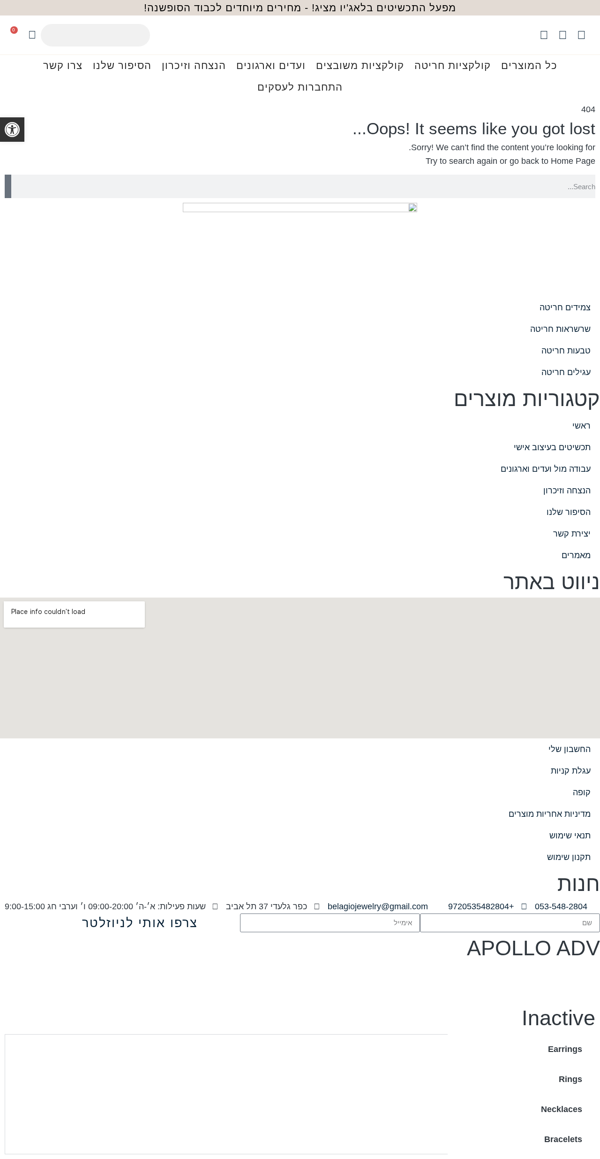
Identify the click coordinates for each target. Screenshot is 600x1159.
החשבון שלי (569, 749)
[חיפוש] (8, 186)
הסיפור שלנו (122, 65)
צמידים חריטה (565, 307)
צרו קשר (62, 65)
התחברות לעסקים (300, 87)
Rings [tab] (570, 1079)
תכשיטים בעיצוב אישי (552, 447)
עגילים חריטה (566, 372)
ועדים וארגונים (271, 65)
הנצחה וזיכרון (194, 65)
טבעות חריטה (566, 350)
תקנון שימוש (569, 857)
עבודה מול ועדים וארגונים (546, 469)
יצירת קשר (572, 533)
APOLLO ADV (533, 948)
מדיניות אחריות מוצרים (550, 814)
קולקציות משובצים (360, 65)
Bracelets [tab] (563, 1139)
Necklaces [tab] (561, 1109)
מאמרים (576, 555)
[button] (12, 129)
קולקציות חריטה (452, 65)
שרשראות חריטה (560, 329)
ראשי (581, 425)
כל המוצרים (529, 65)
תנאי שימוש (570, 835)
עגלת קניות (571, 770)
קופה (582, 792)
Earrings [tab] (565, 1049)
